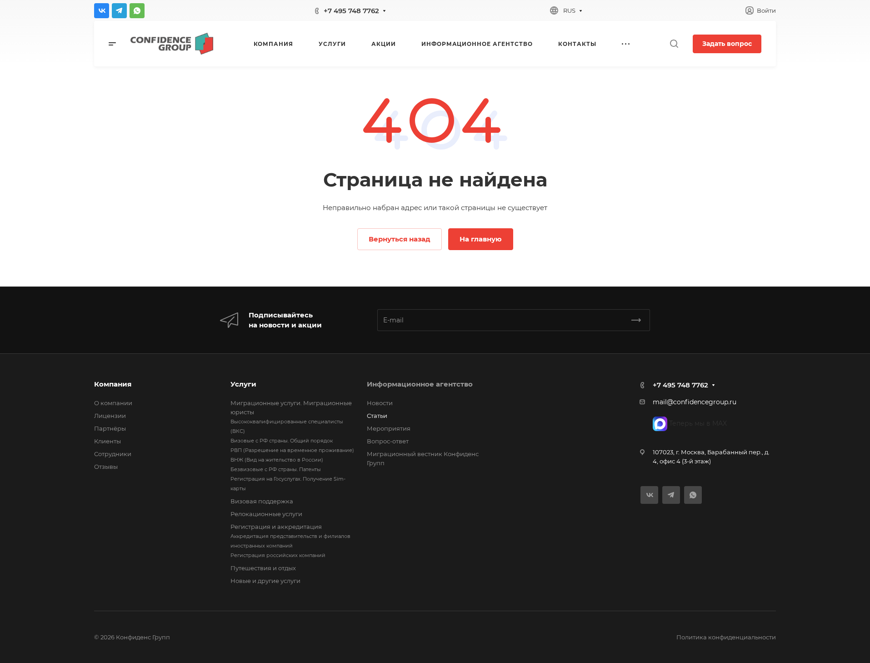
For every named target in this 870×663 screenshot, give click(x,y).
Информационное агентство (420, 384)
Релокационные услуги (266, 513)
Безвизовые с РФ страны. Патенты (275, 469)
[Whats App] (137, 10)
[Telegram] (119, 10)
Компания (112, 384)
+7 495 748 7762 (351, 10)
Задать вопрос (727, 44)
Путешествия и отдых (263, 568)
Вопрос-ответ (388, 441)
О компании (113, 403)
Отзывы (106, 466)
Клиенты (107, 441)
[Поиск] (674, 44)
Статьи (377, 415)
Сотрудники (112, 453)
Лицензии (110, 415)
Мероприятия (388, 428)
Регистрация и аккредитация (276, 526)
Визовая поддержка (261, 501)
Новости (380, 403)
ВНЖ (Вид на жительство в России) (276, 460)
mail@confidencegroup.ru (694, 402)
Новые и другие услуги (265, 580)
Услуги (243, 384)
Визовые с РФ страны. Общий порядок (281, 440)
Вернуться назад (399, 239)
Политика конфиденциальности (726, 637)
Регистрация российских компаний (277, 555)
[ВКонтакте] (101, 10)
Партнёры (110, 428)
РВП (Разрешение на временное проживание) (292, 450)
